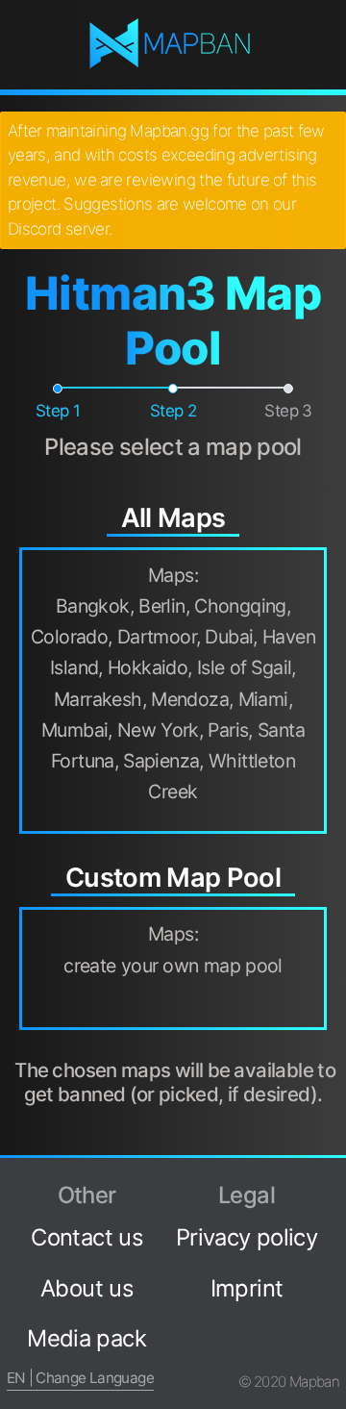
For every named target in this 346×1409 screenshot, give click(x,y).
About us (86, 1288)
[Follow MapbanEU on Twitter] (331, 1218)
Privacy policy (246, 1237)
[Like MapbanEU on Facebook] (331, 1186)
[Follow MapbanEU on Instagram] (331, 1252)
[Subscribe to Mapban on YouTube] (331, 1317)
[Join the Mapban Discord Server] (331, 1350)
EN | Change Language (80, 1378)
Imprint (247, 1288)
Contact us (86, 1237)
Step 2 (173, 410)
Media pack (86, 1338)
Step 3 (287, 410)
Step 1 (58, 410)
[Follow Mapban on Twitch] (331, 1285)
